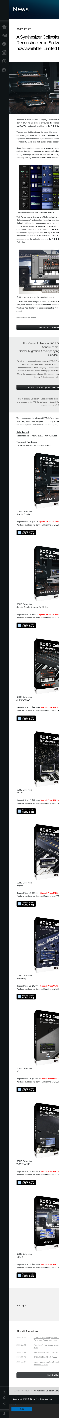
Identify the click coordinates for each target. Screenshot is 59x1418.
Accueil (5, 27)
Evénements (5, 53)
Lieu (5, 1398)
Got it (21, 1409)
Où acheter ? (5, 70)
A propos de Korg (5, 1413)
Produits (5, 35)
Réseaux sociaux (5, 1404)
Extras (5, 44)
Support (5, 61)
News (5, 1392)
